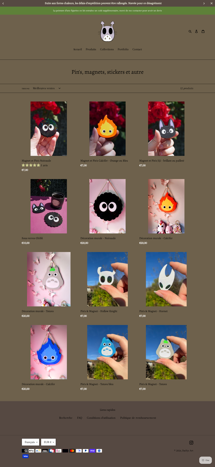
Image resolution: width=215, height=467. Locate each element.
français (30, 442)
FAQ (79, 418)
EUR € (47, 442)
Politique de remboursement (138, 418)
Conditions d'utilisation (101, 418)
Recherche (65, 418)
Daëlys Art (187, 450)
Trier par (25, 89)
